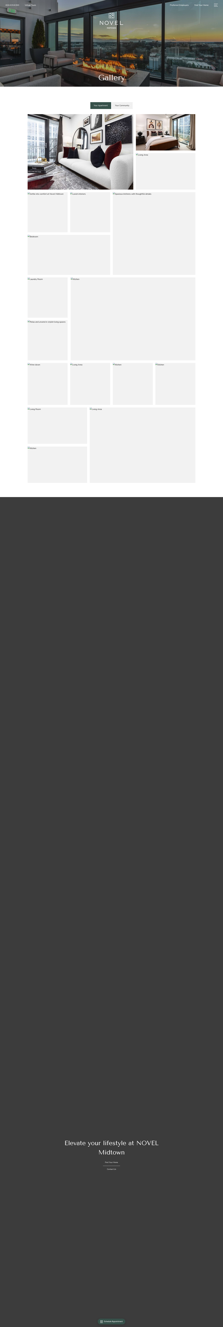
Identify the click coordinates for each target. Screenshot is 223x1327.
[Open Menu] (216, 5)
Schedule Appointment (113, 1321)
